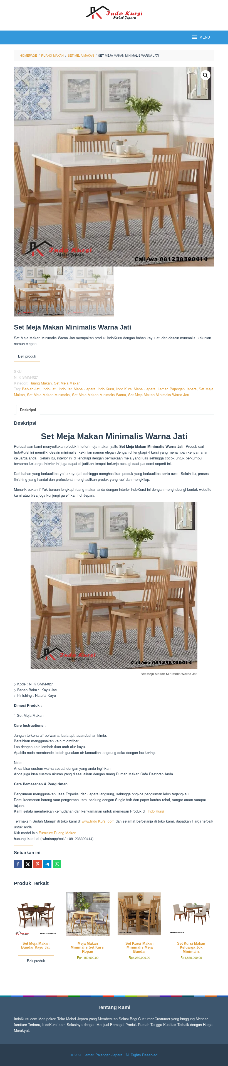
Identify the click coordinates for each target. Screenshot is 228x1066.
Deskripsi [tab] (28, 409)
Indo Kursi (106, 388)
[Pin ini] (37, 864)
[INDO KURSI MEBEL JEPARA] (114, 11)
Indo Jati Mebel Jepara (77, 388)
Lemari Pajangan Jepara (177, 388)
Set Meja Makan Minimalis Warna (99, 394)
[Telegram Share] (47, 864)
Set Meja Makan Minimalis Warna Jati (158, 394)
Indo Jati (49, 388)
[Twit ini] (28, 864)
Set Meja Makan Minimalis (48, 394)
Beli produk (27, 356)
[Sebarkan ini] (18, 864)
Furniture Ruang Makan (57, 832)
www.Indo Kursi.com (98, 821)
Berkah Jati (31, 388)
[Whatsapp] (57, 864)
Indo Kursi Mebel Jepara (135, 388)
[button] (205, 75)
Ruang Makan (40, 383)
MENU (204, 37)
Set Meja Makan (67, 383)
